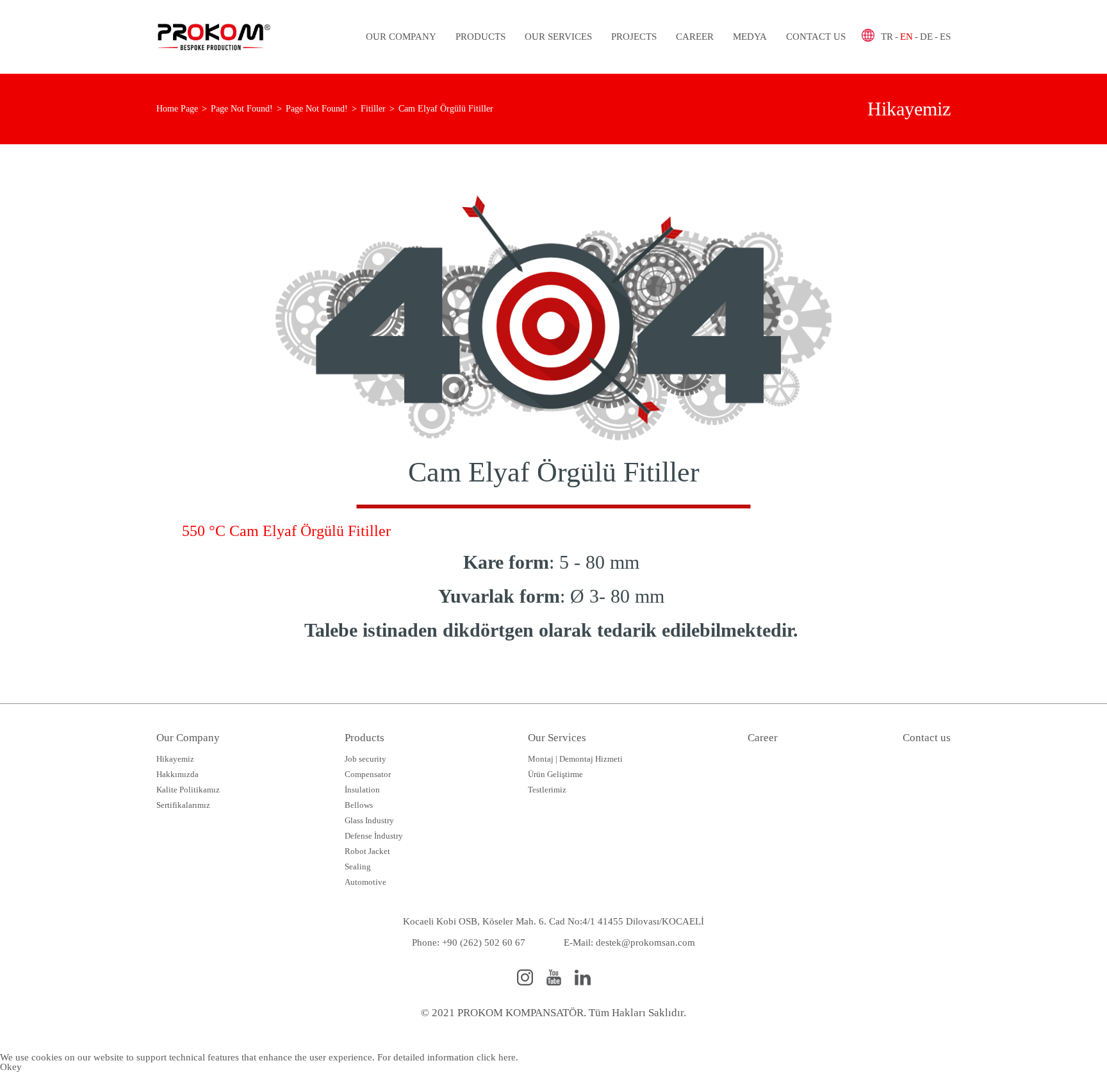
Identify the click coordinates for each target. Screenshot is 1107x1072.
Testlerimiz (547, 789)
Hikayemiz (175, 759)
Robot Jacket (367, 851)
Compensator (368, 774)
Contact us (816, 36)
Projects (634, 36)
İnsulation (362, 789)
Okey (11, 1067)
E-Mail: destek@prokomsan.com (629, 942)
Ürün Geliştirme (555, 774)
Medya (750, 36)
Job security (365, 759)
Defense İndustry (374, 836)
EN (906, 36)
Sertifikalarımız (183, 805)
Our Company (401, 36)
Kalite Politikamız (188, 789)
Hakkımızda (177, 774)
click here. (497, 1057)
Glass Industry (369, 820)
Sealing (358, 866)
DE (926, 36)
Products (480, 36)
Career (695, 36)
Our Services (558, 36)
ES (945, 36)
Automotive (365, 882)
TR (887, 36)
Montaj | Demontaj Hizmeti (575, 759)
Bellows (359, 805)
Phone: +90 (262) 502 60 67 (468, 942)
